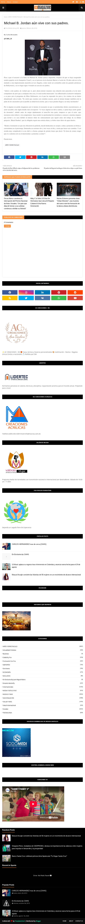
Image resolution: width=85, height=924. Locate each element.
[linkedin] (42, 292)
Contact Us (79, 921)
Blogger (38, 921)
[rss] (9, 298)
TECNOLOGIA (43, 713)
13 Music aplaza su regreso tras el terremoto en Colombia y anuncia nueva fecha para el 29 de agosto (46, 566)
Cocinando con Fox (43, 661)
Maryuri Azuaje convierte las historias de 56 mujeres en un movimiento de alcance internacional (46, 575)
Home (3, 2)
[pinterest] (77, 2)
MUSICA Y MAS (43, 694)
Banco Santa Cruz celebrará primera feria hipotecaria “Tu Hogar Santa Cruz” (39, 856)
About (9, 2)
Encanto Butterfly (43, 683)
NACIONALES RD (43, 698)
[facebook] (83, 2)
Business (43, 654)
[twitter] (73, 2)
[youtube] (75, 298)
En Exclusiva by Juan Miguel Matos (43, 680)
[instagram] (80, 2)
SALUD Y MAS (43, 702)
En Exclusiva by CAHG (20, 554)
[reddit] (75, 292)
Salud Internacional (43, 705)
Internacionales (43, 687)
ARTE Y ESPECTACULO (15, 17)
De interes (43, 668)
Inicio (5, 17)
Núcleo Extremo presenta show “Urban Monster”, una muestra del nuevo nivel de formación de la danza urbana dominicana (68, 202)
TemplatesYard (20, 921)
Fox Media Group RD (12, 28)
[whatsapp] (59, 298)
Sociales (43, 709)
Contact (15, 2)
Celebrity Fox (43, 657)
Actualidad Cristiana (43, 650)
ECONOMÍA (43, 672)
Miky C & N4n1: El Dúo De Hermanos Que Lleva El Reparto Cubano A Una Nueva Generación (42, 202)
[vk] (42, 298)
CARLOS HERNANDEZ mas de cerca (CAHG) (29, 544)
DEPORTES (43, 665)
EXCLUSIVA (43, 676)
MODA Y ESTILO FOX (43, 691)
